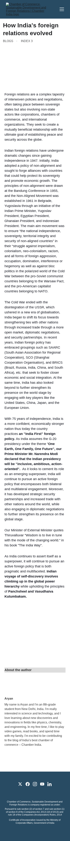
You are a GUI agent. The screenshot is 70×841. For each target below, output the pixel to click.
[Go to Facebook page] (28, 784)
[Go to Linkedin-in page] (49, 784)
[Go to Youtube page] (42, 784)
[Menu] (62, 9)
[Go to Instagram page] (35, 784)
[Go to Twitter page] (20, 784)
